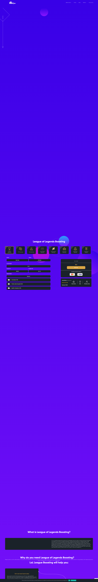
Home (75, 2)
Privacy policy (73, 580)
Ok (69, 580)
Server (30, 257)
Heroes (84, 2)
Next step (76, 267)
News (80, 2)
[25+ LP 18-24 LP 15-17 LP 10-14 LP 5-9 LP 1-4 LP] (39, 271)
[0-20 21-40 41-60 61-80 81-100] (17, 271)
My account (91, 2)
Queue (8, 257)
